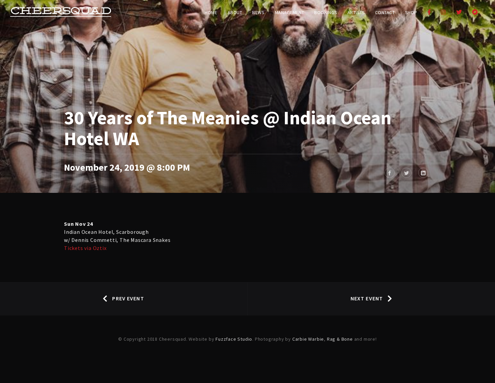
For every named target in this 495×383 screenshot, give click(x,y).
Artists (356, 12)
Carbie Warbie (308, 339)
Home (211, 12)
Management (289, 12)
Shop (411, 12)
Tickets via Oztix (85, 248)
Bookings (325, 12)
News (258, 12)
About (235, 12)
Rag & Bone (340, 339)
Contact (385, 12)
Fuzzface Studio (234, 339)
